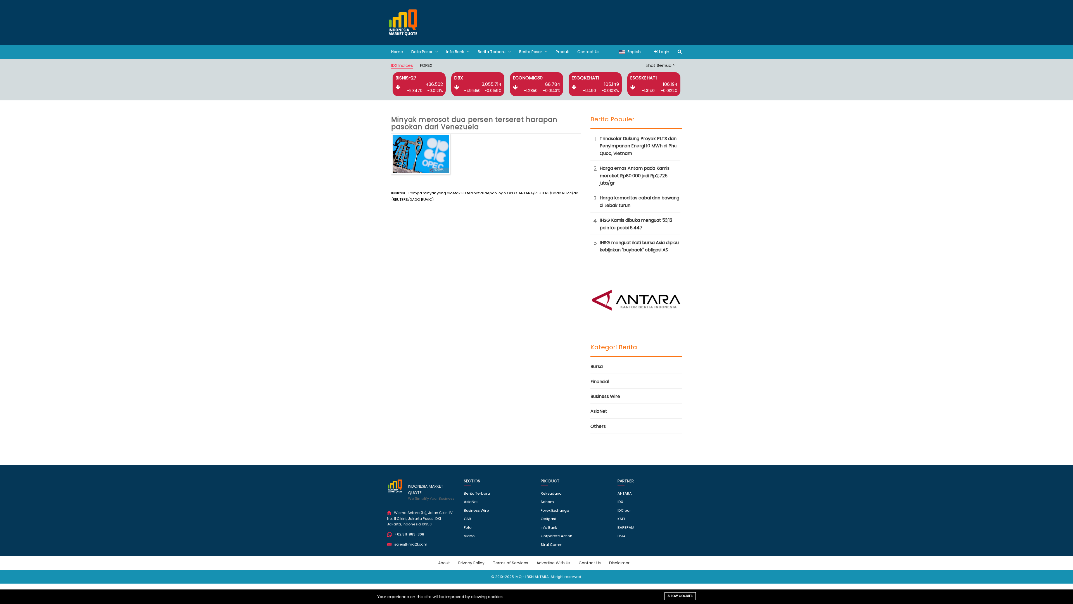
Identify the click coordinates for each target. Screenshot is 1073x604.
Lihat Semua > (660, 65)
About (444, 563)
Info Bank (455, 52)
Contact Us (588, 52)
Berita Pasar (531, 52)
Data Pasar (422, 52)
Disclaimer (619, 563)
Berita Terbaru (492, 52)
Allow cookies (680, 596)
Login (663, 52)
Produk (562, 52)
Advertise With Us (553, 563)
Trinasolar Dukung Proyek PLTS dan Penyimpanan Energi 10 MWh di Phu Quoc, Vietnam (638, 146)
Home (397, 52)
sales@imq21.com (410, 544)
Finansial (599, 381)
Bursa (596, 366)
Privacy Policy (471, 563)
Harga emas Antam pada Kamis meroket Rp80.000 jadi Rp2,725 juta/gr (635, 175)
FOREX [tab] (426, 65)
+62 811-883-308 (409, 534)
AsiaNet (598, 411)
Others (598, 426)
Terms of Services (510, 563)
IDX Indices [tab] (402, 65)
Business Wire (605, 396)
